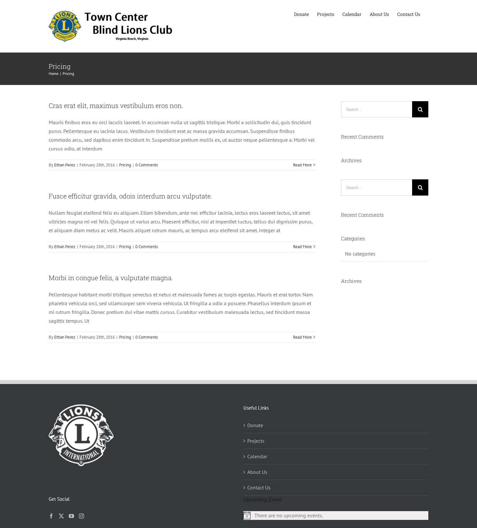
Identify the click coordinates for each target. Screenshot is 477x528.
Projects (255, 441)
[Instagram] (81, 516)
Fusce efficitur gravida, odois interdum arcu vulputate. (130, 196)
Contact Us (259, 487)
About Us (257, 472)
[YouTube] (71, 516)
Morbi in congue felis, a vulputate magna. (111, 277)
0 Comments (146, 165)
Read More (302, 165)
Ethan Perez (64, 165)
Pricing (125, 165)
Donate (255, 425)
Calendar (257, 456)
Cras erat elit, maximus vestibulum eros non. (116, 105)
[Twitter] (61, 516)
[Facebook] (51, 516)
